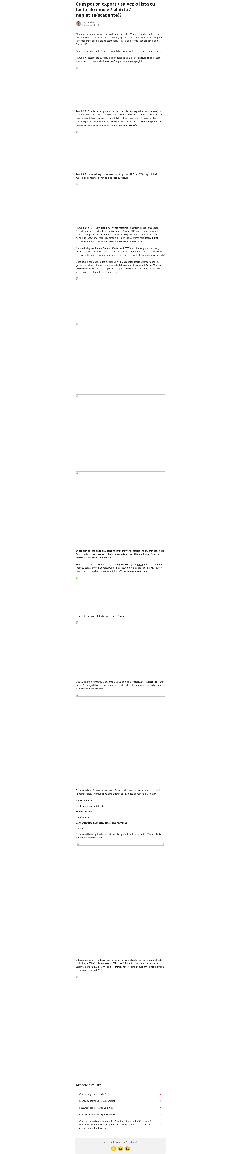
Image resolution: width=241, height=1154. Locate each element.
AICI (139, 564)
